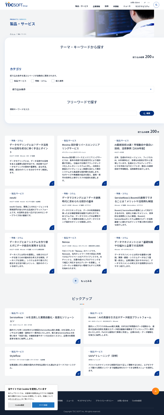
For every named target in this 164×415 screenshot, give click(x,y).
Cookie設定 (19, 405)
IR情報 (116, 6)
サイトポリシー (15, 399)
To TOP (155, 391)
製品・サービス (81, 6)
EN (149, 2)
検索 (148, 113)
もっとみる (86, 280)
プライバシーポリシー (105, 400)
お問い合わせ (135, 2)
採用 (106, 6)
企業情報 (96, 6)
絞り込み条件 (18, 89)
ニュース (127, 6)
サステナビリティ (142, 6)
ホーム (13, 34)
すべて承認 (43, 405)
